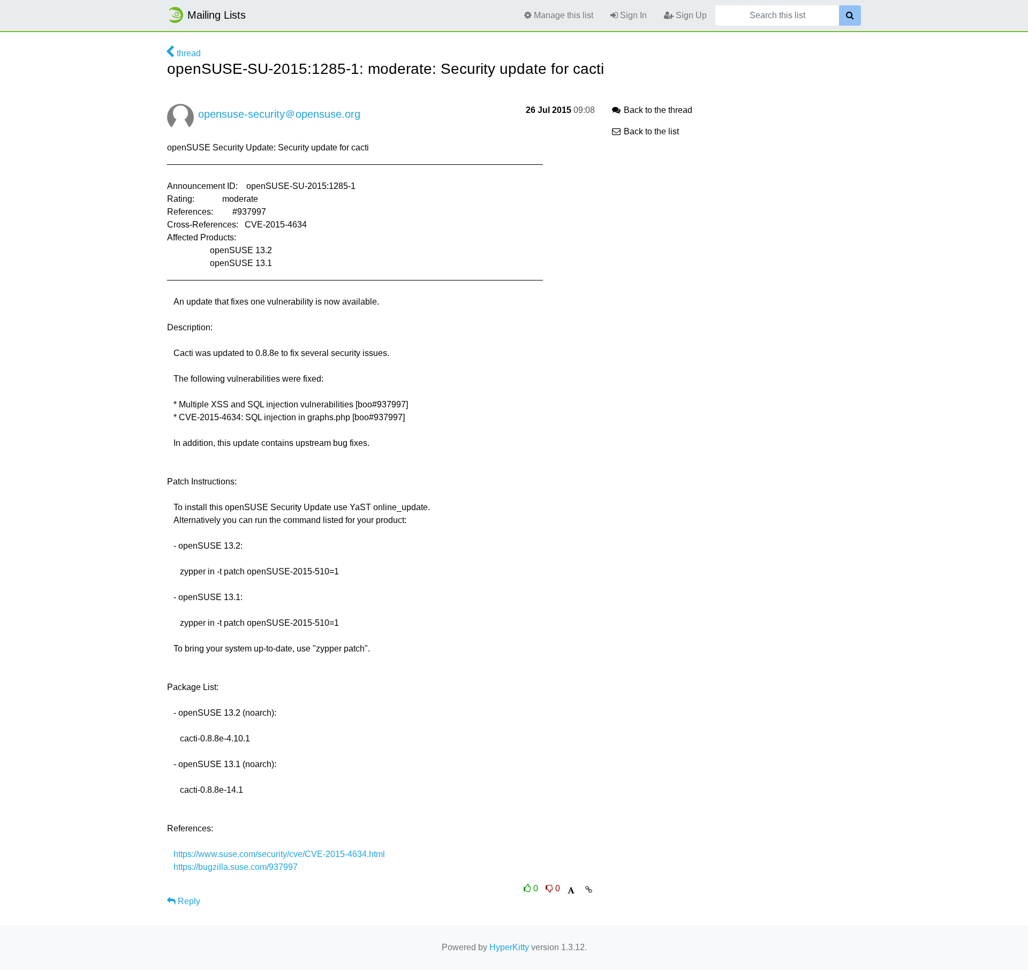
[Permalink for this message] (589, 890)
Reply (188, 901)
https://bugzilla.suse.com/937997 (235, 867)
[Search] (850, 15)
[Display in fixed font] (571, 890)
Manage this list (562, 15)
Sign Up (690, 15)
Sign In (632, 15)
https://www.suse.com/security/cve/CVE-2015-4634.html (279, 854)
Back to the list (650, 131)
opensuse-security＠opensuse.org (279, 114)
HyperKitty (509, 947)
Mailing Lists (216, 15)
